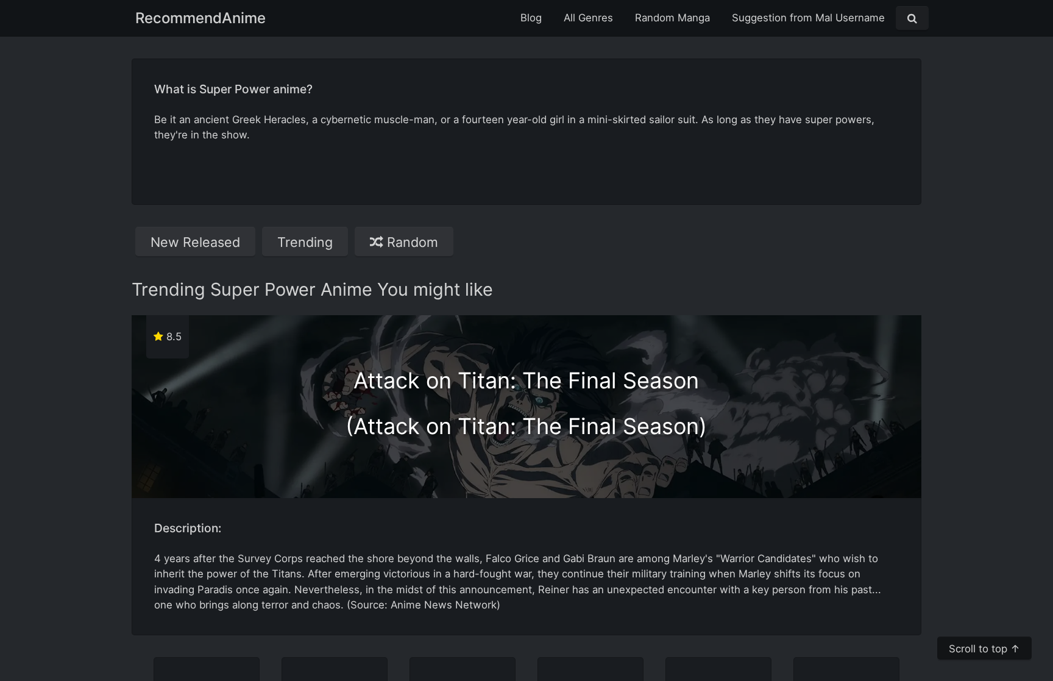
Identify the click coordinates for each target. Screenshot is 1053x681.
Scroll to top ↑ (984, 649)
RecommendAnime (200, 18)
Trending (305, 242)
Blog (531, 18)
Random (410, 242)
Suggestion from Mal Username (808, 18)
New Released (195, 242)
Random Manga (672, 18)
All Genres (588, 18)
